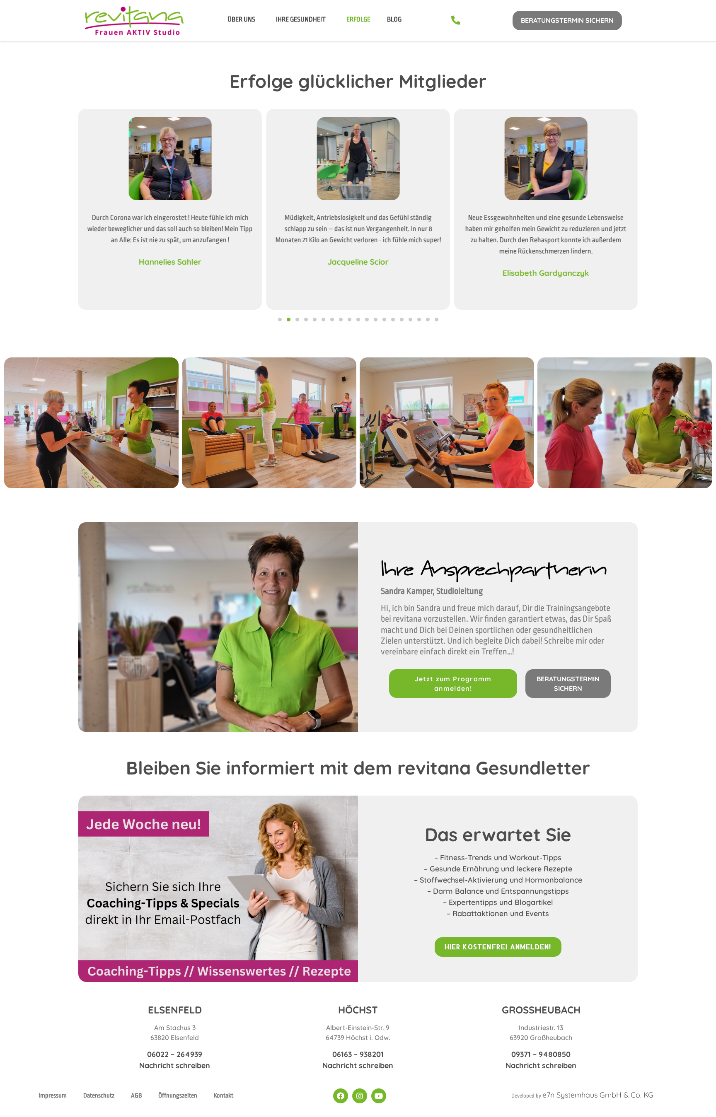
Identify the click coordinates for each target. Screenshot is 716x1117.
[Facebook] (340, 1095)
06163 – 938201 (358, 1054)
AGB (136, 1095)
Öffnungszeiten (177, 1095)
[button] (280, 319)
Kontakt (223, 1095)
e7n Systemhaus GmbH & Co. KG (597, 1095)
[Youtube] (378, 1095)
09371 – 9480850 (541, 1054)
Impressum (53, 1095)
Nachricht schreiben (174, 1065)
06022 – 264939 (174, 1054)
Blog (394, 19)
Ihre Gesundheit (301, 19)
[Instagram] (359, 1095)
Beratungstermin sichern (567, 20)
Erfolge (358, 19)
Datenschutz (98, 1095)
